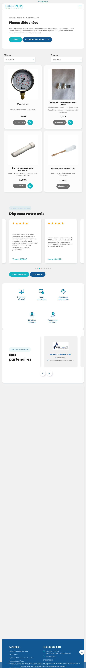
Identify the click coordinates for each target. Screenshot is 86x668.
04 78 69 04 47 (51, 657)
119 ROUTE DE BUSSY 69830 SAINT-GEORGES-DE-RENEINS (58, 652)
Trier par (55, 55)
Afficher (7, 55)
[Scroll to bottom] (81, 652)
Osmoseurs (13, 654)
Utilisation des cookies (57, 666)
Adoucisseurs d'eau (16, 661)
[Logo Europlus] (14, 9)
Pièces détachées (32, 17)
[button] (35, 268)
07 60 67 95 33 (48, 660)
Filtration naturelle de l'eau (18, 651)
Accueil (12, 17)
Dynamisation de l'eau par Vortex (21, 658)
